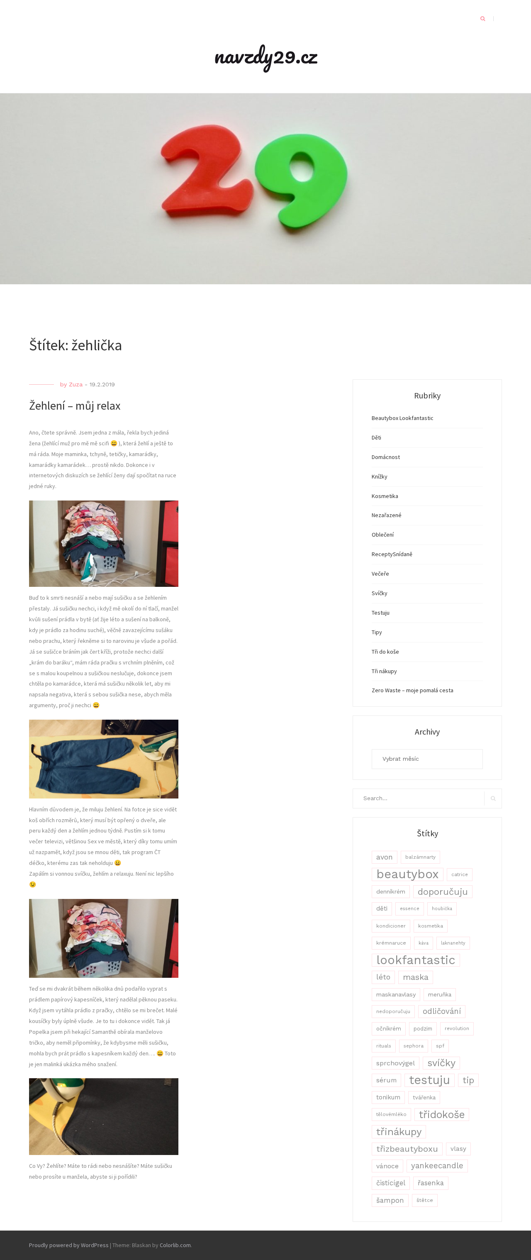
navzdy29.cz (265, 55)
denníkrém (390, 891)
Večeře (380, 573)
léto (383, 977)
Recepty (382, 554)
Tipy (377, 632)
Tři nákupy (384, 671)
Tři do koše (385, 651)
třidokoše (442, 1115)
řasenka (431, 1183)
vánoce (387, 1166)
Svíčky (379, 593)
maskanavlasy (396, 994)
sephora (414, 1046)
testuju (429, 1080)
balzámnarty (420, 857)
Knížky (379, 476)
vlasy (458, 1149)
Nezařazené (387, 515)
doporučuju (443, 891)
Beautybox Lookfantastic (403, 418)
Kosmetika (385, 496)
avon (384, 857)
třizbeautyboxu (407, 1149)
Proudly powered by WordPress (69, 1245)
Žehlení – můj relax (74, 405)
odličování (442, 1011)
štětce (425, 1200)
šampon (390, 1200)
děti (381, 908)
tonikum (388, 1097)
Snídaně (402, 554)
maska (416, 977)
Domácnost (386, 457)
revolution (457, 1028)
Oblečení (383, 534)
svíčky (441, 1063)
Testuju (381, 612)
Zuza (76, 384)
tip (468, 1080)
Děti (376, 437)
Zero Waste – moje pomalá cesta (412, 690)
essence (409, 908)
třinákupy (398, 1132)
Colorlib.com (175, 1245)
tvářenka (424, 1097)
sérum (386, 1080)
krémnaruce (391, 943)
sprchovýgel (395, 1063)
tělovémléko (391, 1114)
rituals (383, 1046)
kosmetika (430, 926)
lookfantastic (415, 960)
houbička (442, 908)
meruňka (439, 994)
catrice (459, 874)
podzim (423, 1029)
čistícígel (390, 1183)
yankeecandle (437, 1165)
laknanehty (453, 943)
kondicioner (391, 926)
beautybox (407, 874)
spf (440, 1046)
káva (424, 943)
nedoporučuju (393, 1011)
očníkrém (388, 1028)
